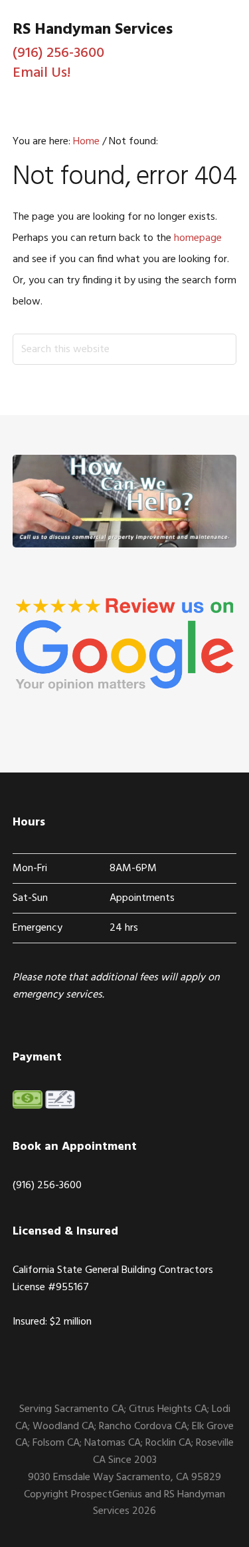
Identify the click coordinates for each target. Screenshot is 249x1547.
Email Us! (41, 73)
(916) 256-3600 (58, 53)
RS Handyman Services (93, 29)
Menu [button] (220, 77)
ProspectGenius (106, 1494)
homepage (198, 238)
